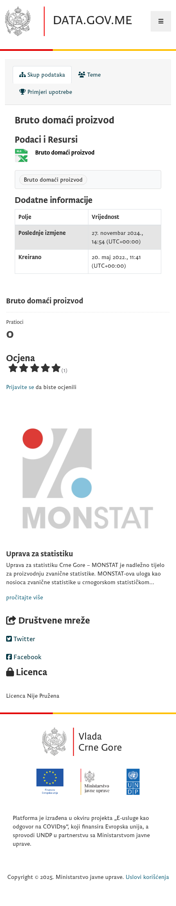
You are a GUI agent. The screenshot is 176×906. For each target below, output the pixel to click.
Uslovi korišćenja (147, 877)
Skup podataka (45, 74)
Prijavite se (20, 387)
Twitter (23, 639)
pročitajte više (24, 597)
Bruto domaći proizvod (65, 152)
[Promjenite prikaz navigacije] (161, 21)
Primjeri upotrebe (49, 92)
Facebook (26, 657)
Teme (93, 74)
